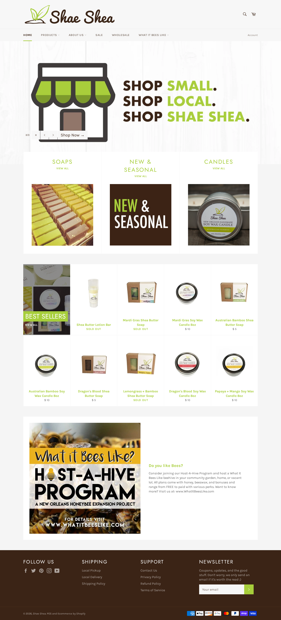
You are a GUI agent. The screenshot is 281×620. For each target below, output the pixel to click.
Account (253, 35)
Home (27, 35)
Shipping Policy (93, 583)
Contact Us (148, 570)
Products (49, 35)
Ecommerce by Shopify (71, 613)
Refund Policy (150, 583)
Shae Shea (39, 613)
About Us (77, 35)
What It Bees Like (153, 35)
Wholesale (121, 35)
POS (49, 613)
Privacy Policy (150, 577)
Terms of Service (152, 590)
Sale (99, 35)
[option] (140, 102)
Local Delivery (92, 577)
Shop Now (73, 135)
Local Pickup (91, 570)
